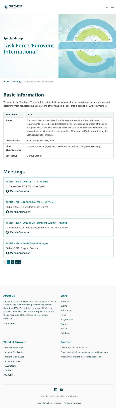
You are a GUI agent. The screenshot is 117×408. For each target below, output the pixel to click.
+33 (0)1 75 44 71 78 (77, 347)
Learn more (25, 323)
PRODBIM (8, 374)
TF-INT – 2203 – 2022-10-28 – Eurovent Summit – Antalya (36, 222)
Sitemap (58, 403)
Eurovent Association (13, 347)
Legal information (44, 403)
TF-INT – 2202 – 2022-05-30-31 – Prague (27, 243)
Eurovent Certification (13, 352)
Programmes (67, 319)
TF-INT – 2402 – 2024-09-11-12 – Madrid (27, 181)
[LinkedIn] (55, 389)
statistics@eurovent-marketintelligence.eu (87, 352)
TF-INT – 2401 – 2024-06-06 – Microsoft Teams (30, 202)
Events (64, 305)
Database (65, 333)
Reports (64, 324)
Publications (66, 310)
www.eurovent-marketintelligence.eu (84, 356)
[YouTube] (61, 389)
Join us (64, 328)
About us (65, 301)
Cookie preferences (72, 403)
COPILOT (7, 370)
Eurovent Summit (11, 361)
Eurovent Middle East (13, 356)
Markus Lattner (34, 155)
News (63, 315)
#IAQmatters (9, 365)
